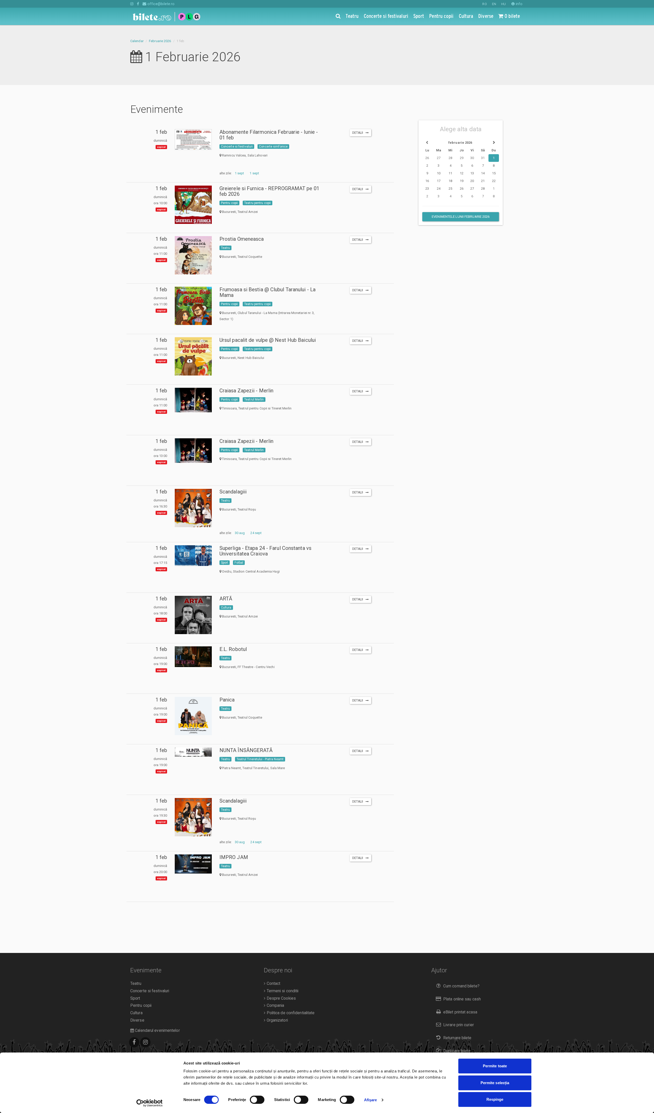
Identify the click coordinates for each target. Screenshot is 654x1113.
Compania (274, 1005)
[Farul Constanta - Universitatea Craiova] (193, 555)
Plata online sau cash (462, 999)
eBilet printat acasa (460, 1012)
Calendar (137, 41)
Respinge (495, 1099)
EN (494, 4)
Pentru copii (229, 203)
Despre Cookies (280, 998)
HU (503, 4)
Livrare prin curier (458, 1025)
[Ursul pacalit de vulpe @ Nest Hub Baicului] (193, 358)
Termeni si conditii (281, 991)
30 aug (240, 533)
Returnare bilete (457, 1038)
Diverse (137, 1020)
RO (484, 4)
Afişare (370, 1100)
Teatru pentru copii (257, 203)
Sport (224, 562)
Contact (272, 983)
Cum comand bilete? (461, 986)
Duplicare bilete (457, 1051)
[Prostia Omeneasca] (193, 259)
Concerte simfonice (273, 146)
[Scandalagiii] (193, 515)
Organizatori (276, 1020)
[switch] (257, 1100)
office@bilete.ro (160, 4)
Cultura (226, 607)
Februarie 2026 (160, 41)
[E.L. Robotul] (193, 656)
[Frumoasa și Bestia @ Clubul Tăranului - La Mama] (193, 308)
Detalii (359, 133)
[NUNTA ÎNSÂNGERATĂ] (193, 752)
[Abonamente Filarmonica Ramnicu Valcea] (193, 139)
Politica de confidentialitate (289, 1013)
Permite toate (495, 1066)
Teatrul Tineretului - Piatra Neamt (260, 759)
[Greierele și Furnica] (193, 212)
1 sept (239, 173)
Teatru (225, 248)
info (518, 4)
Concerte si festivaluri (237, 146)
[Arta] (193, 619)
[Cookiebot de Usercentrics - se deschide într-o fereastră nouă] (149, 1103)
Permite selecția (495, 1083)
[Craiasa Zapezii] (193, 400)
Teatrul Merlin (254, 399)
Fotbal (239, 562)
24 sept (256, 533)
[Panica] (193, 722)
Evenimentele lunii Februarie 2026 (460, 217)
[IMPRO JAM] (193, 864)
